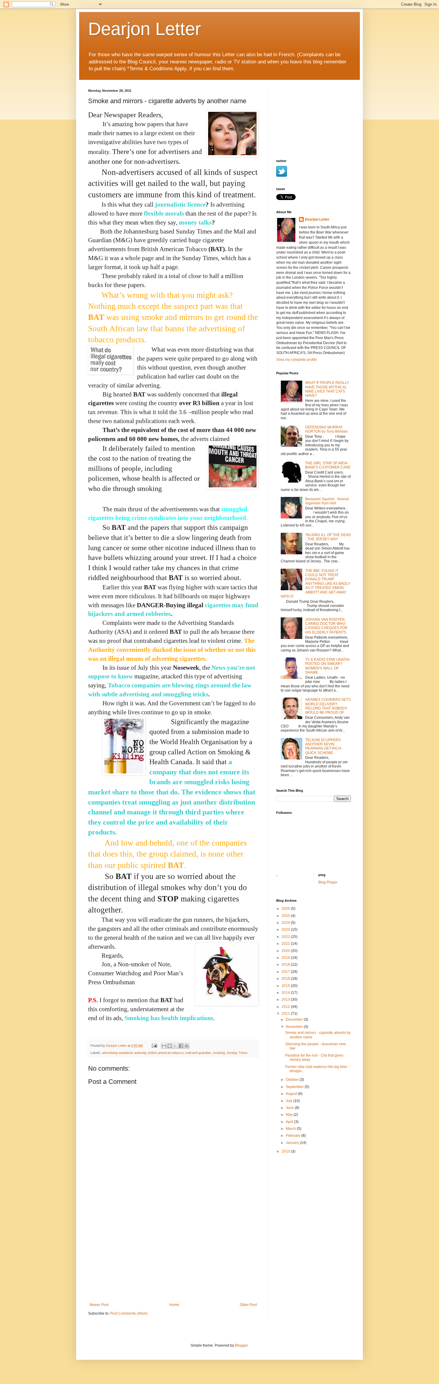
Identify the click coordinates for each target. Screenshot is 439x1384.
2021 (286, 944)
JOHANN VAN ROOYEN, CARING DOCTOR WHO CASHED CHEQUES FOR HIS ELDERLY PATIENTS (326, 625)
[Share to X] (175, 1046)
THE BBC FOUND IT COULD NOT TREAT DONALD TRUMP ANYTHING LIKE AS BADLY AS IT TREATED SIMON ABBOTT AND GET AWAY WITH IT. (315, 584)
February (293, 1135)
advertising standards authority (124, 1053)
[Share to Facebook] (181, 1046)
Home (174, 1305)
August (292, 1094)
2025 (286, 916)
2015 (286, 986)
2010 (286, 1151)
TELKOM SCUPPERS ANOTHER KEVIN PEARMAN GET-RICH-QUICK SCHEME (323, 746)
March (291, 1129)
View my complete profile (296, 360)
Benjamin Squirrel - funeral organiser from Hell (327, 501)
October (293, 1080)
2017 (286, 972)
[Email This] (164, 1046)
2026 (286, 909)
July (289, 1101)
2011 (286, 1013)
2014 (286, 993)
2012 (286, 1007)
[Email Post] (154, 1045)
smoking (219, 1053)
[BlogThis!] (170, 1046)
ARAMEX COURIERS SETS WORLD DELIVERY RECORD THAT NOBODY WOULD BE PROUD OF (328, 706)
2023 (286, 929)
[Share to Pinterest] (187, 1046)
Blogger (241, 1345)
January (293, 1143)
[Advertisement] (173, 1257)
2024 (286, 923)
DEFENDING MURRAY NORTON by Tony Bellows (326, 429)
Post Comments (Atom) (129, 1313)
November (295, 1027)
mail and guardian (198, 1053)
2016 (286, 978)
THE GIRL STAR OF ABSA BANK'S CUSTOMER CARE (328, 465)
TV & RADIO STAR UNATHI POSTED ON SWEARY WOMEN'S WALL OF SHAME (327, 666)
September (295, 1087)
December (295, 1019)
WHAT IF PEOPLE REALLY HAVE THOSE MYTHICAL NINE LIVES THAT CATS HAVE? (327, 389)
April (290, 1122)
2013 (286, 999)
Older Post (248, 1305)
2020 (286, 951)
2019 (286, 958)
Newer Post (99, 1305)
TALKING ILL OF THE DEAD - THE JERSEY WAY (328, 537)
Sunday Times (237, 1053)
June (290, 1108)
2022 (286, 937)
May (290, 1115)
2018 (286, 964)
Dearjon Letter (144, 29)
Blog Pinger (327, 882)
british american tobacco (166, 1053)
